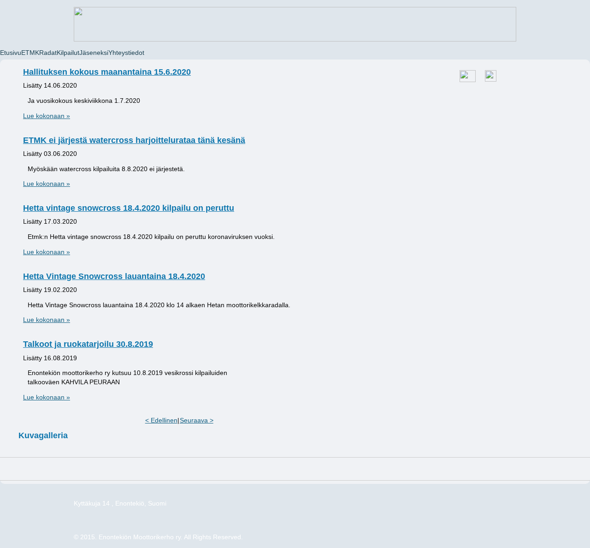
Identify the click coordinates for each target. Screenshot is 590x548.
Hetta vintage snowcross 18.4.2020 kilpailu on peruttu (128, 208)
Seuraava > (196, 420)
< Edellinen (161, 420)
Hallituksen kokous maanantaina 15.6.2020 (107, 72)
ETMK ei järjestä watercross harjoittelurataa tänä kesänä (134, 140)
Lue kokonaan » (46, 115)
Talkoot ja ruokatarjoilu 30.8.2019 (88, 344)
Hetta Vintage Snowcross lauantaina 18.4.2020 (114, 276)
